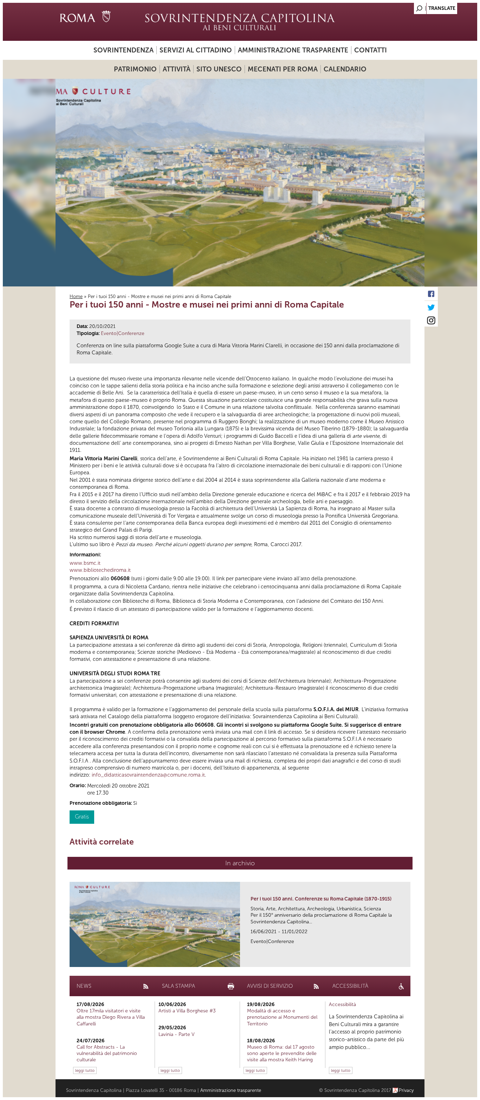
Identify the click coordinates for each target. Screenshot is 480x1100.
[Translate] (401, 6)
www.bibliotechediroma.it (100, 570)
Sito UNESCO (219, 69)
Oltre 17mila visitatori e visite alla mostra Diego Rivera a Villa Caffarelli (111, 1017)
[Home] (240, 22)
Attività (176, 69)
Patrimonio (135, 69)
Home (76, 296)
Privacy (406, 1090)
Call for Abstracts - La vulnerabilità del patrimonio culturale (107, 1053)
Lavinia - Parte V (176, 1034)
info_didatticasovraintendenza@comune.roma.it (148, 775)
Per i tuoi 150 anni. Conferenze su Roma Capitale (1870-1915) (321, 899)
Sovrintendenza (123, 50)
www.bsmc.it (85, 563)
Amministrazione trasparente (293, 50)
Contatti (370, 50)
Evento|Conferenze (122, 333)
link (407, 959)
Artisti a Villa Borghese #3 (187, 1011)
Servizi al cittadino (196, 50)
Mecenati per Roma (283, 69)
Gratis (82, 816)
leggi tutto (85, 1070)
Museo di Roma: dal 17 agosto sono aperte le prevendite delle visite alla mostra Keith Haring (282, 1053)
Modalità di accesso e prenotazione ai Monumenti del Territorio (282, 1017)
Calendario (345, 69)
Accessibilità (342, 1004)
